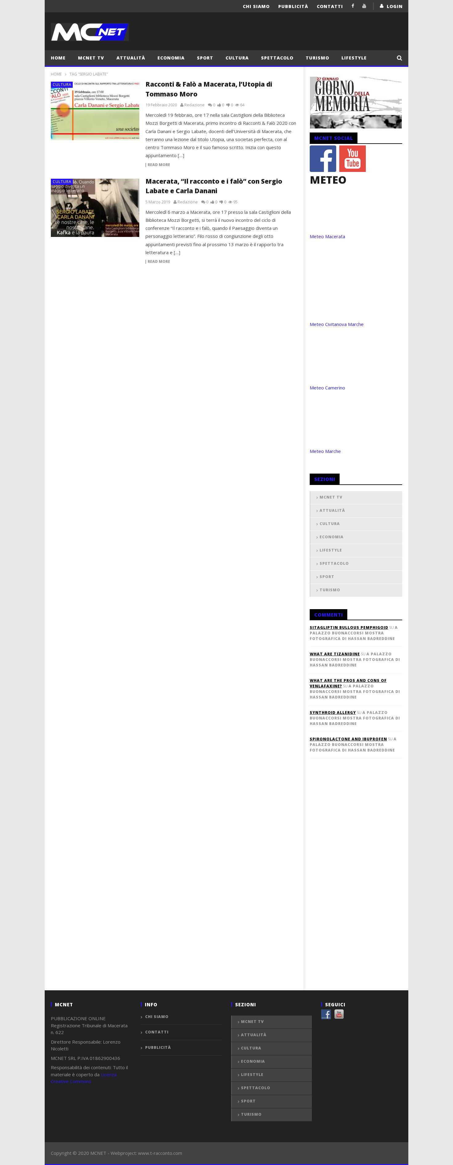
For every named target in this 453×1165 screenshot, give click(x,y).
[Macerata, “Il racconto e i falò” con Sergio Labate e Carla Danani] (95, 208)
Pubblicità (293, 6)
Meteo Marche (325, 451)
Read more (159, 165)
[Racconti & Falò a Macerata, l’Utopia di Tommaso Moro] (95, 111)
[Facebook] (353, 5)
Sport (205, 58)
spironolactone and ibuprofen (348, 739)
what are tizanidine (335, 654)
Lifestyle (354, 58)
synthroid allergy (333, 712)
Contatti (330, 6)
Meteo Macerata (327, 236)
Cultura (237, 58)
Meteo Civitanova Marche (337, 324)
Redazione (194, 105)
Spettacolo (277, 58)
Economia (171, 58)
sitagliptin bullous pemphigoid (349, 627)
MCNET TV (91, 58)
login (395, 6)
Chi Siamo (256, 6)
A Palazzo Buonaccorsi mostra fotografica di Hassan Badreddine (354, 633)
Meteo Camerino (327, 388)
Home (58, 58)
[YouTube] (364, 5)
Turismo (317, 58)
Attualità (130, 58)
